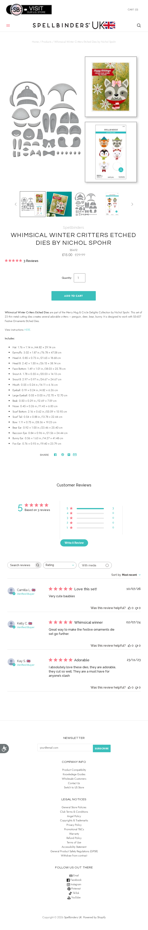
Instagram (75, 884)
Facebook (76, 880)
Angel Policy (74, 816)
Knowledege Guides (74, 774)
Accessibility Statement (74, 847)
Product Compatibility (74, 770)
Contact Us (74, 783)
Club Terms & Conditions (74, 812)
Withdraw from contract (74, 855)
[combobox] (60, 565)
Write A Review (74, 542)
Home (35, 42)
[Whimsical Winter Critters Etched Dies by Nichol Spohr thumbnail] (33, 204)
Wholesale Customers (74, 779)
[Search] (139, 25)
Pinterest (76, 888)
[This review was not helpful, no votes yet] (136, 608)
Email (75, 875)
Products (46, 42)
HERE (27, 330)
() (133, 9)
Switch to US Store (74, 787)
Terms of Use (74, 842)
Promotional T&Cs (74, 829)
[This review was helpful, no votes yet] (129, 608)
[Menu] (8, 25)
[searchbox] (21, 565)
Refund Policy (74, 838)
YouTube (76, 897)
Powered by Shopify (94, 917)
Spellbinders (73, 227)
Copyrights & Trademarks (74, 820)
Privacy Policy (74, 825)
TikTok (75, 893)
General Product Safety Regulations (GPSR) (74, 851)
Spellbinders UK (73, 917)
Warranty (74, 834)
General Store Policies (74, 807)
